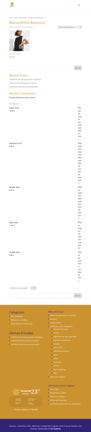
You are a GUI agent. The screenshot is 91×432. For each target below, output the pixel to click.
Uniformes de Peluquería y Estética (23, 83)
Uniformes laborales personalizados (23, 87)
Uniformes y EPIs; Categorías (61, 326)
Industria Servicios (60, 329)
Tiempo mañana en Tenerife (26, 410)
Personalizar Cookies (58, 393)
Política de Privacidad (58, 400)
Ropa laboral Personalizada (21, 324)
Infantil (56, 366)
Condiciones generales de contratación (65, 404)
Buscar (78, 68)
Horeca (56, 333)
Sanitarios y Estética (61, 351)
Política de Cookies (57, 396)
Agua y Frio (57, 347)
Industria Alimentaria (61, 340)
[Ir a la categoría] (34, 288)
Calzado (56, 344)
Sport (55, 355)
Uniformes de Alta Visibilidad (64, 336)
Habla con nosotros (57, 377)
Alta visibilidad (17, 316)
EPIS (55, 373)
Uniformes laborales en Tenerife (63, 315)
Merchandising (59, 369)
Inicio (11, 18)
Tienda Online (55, 323)
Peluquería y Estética (19, 320)
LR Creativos (56, 429)
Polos (55, 358)
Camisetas (57, 362)
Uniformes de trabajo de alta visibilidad (25, 79)
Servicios (53, 319)
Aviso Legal (54, 389)
